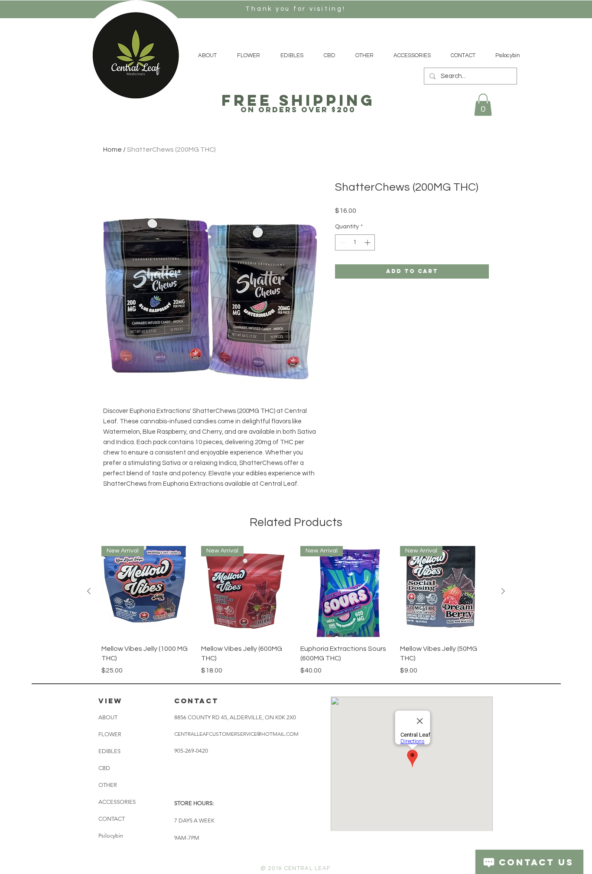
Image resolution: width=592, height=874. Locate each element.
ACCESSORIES (117, 802)
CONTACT (111, 819)
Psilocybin (110, 835)
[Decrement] (341, 242)
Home (112, 149)
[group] (296, 611)
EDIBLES (109, 751)
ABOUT (107, 717)
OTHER (107, 785)
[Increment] (368, 242)
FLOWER (109, 734)
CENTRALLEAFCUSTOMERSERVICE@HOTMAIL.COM (236, 734)
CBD (104, 768)
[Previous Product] (89, 591)
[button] (483, 105)
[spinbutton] (355, 242)
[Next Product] (503, 591)
